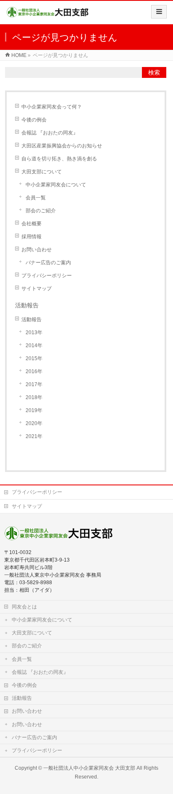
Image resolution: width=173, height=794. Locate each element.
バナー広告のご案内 (48, 263)
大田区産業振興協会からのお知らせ (61, 146)
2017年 (34, 384)
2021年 (34, 436)
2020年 (34, 423)
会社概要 (31, 224)
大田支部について (41, 172)
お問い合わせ (36, 250)
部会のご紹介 (41, 211)
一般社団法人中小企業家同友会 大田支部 (89, 768)
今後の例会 (34, 120)
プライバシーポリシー (46, 275)
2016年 (34, 371)
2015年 (34, 358)
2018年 (34, 397)
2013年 (34, 332)
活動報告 (31, 319)
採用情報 (31, 237)
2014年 (34, 345)
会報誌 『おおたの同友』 (49, 133)
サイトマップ (36, 288)
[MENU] (159, 11)
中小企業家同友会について (56, 185)
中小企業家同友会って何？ (51, 107)
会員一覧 (36, 198)
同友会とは (24, 607)
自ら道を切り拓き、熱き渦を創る (59, 159)
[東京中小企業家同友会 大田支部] (47, 15)
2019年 (34, 410)
